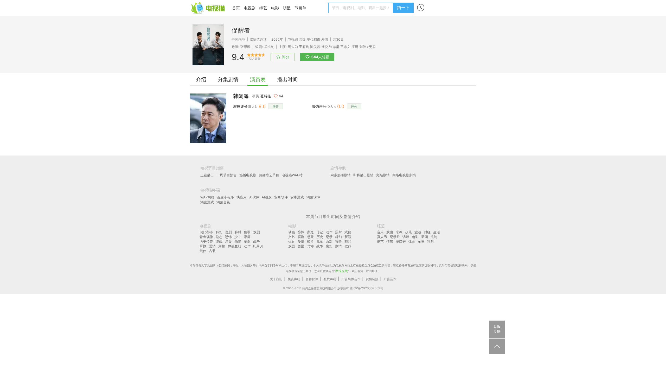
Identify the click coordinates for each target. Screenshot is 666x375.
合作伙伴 (312, 279)
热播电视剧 (247, 175)
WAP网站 (207, 197)
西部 (329, 241)
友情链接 (372, 279)
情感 (389, 241)
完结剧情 (383, 175)
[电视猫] (208, 7)
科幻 (219, 232)
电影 (275, 7)
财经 (427, 232)
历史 (319, 237)
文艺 (291, 237)
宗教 (399, 232)
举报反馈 (341, 271)
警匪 (301, 246)
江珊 (354, 47)
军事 (421, 241)
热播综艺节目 (269, 175)
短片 (310, 241)
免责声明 (294, 279)
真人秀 (382, 237)
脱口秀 (401, 241)
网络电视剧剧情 (404, 175)
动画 (291, 232)
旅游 (417, 232)
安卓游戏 (297, 197)
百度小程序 (225, 197)
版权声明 (330, 279)
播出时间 (287, 79)
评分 (275, 106)
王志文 (345, 47)
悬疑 (302, 39)
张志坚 (334, 47)
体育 (291, 241)
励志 (219, 237)
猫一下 (403, 7)
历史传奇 (206, 241)
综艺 (263, 7)
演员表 (258, 79)
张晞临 (265, 96)
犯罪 (247, 232)
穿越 (221, 246)
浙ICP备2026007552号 (366, 288)
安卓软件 (281, 197)
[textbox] (361, 8)
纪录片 (258, 246)
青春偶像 (206, 237)
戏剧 (256, 232)
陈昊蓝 (315, 47)
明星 (287, 7)
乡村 (237, 232)
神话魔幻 (234, 246)
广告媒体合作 (351, 279)
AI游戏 (267, 197)
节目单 (300, 7)
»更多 (371, 47)
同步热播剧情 (340, 175)
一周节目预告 (226, 175)
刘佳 (362, 47)
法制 (434, 237)
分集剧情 (228, 79)
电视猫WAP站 (292, 175)
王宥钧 (304, 47)
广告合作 (390, 279)
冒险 (338, 241)
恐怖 (228, 237)
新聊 (347, 237)
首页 (236, 7)
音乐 (380, 232)
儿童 (319, 241)
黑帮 (338, 232)
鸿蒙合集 (223, 202)
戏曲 (389, 232)
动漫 (237, 241)
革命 (247, 241)
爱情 (324, 39)
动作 (247, 246)
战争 (256, 241)
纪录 (329, 237)
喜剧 (228, 232)
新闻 (424, 237)
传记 (319, 232)
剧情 (338, 246)
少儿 (237, 237)
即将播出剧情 (363, 175)
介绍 (201, 79)
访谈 (405, 237)
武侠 (203, 251)
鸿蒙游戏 (207, 202)
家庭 (247, 237)
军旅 (203, 246)
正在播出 (207, 175)
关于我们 (276, 279)
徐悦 (324, 47)
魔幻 (329, 246)
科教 (430, 241)
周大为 (293, 47)
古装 (212, 251)
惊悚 (301, 232)
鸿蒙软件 (313, 197)
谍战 (219, 241)
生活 (436, 232)
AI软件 (254, 197)
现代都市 (313, 39)
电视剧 (249, 7)
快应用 (241, 197)
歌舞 (347, 246)
